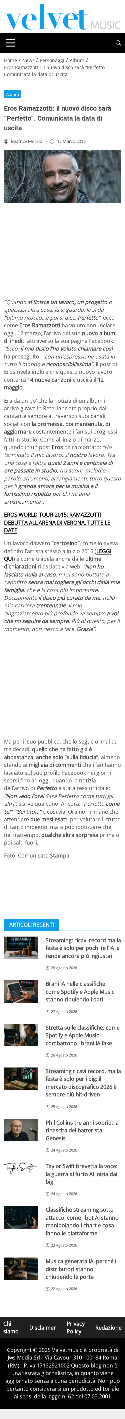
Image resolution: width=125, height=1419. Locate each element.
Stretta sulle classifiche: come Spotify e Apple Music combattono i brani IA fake (83, 1035)
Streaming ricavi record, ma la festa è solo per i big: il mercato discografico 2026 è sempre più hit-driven (83, 1082)
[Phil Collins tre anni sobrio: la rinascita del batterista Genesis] (21, 1130)
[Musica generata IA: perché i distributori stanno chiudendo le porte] (21, 1269)
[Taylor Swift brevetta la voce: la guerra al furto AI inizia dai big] (21, 1168)
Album (12, 94)
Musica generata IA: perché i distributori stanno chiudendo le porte (81, 1269)
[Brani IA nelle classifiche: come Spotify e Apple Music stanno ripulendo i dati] (21, 991)
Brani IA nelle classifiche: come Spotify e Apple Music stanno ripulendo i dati (80, 991)
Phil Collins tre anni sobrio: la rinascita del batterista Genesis (82, 1130)
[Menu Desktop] (10, 42)
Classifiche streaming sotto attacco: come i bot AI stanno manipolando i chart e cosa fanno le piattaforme (82, 1221)
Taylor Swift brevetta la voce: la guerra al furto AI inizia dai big (81, 1174)
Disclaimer (42, 1327)
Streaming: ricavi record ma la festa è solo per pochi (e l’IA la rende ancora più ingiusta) (83, 948)
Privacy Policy (76, 1327)
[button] (118, 43)
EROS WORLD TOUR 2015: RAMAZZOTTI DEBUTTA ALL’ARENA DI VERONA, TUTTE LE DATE (57, 522)
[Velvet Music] (62, 16)
